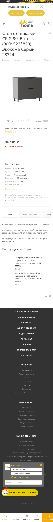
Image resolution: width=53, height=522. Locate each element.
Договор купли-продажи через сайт (26, 453)
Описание (10, 214)
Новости (26, 378)
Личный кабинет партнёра (26, 393)
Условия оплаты (26, 441)
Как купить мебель (26, 436)
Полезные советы (26, 415)
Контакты (27, 385)
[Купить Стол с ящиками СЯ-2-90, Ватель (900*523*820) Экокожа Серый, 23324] (26, 89)
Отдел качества (26, 426)
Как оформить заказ (26, 419)
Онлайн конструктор (26, 312)
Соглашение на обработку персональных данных (26, 456)
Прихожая (26, 339)
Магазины (26, 408)
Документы (26, 389)
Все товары (26, 355)
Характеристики (30, 214)
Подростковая (26, 333)
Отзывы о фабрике (26, 374)
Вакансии (26, 381)
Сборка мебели (26, 423)
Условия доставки (26, 445)
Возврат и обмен (27, 460)
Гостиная (26, 323)
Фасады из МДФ (26, 317)
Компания (26, 365)
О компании (26, 370)
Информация (26, 402)
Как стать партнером (26, 411)
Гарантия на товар (26, 449)
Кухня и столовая (26, 328)
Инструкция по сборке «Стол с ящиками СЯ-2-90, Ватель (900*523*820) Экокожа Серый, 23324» (28, 261)
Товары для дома (26, 350)
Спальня (26, 344)
